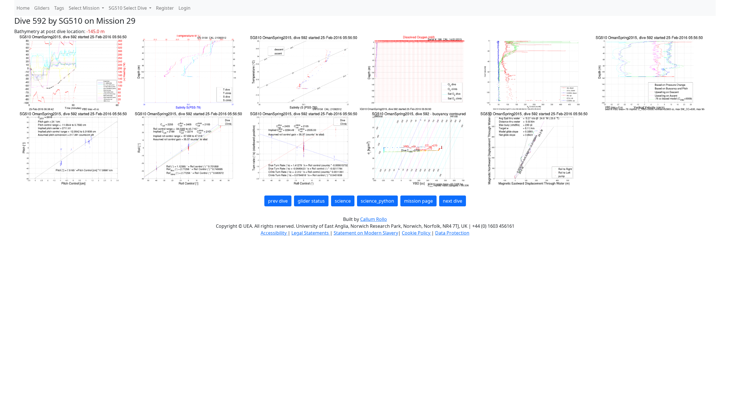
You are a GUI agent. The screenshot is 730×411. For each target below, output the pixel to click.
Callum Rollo (373, 219)
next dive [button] (452, 201)
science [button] (343, 201)
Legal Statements (310, 233)
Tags (59, 8)
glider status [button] (311, 201)
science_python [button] (377, 201)
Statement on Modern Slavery (366, 233)
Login (184, 8)
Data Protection (452, 233)
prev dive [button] (278, 201)
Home (23, 8)
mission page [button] (418, 201)
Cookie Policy (416, 233)
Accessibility (274, 233)
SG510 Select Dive (128, 8)
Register (165, 8)
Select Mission (85, 8)
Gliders (42, 8)
